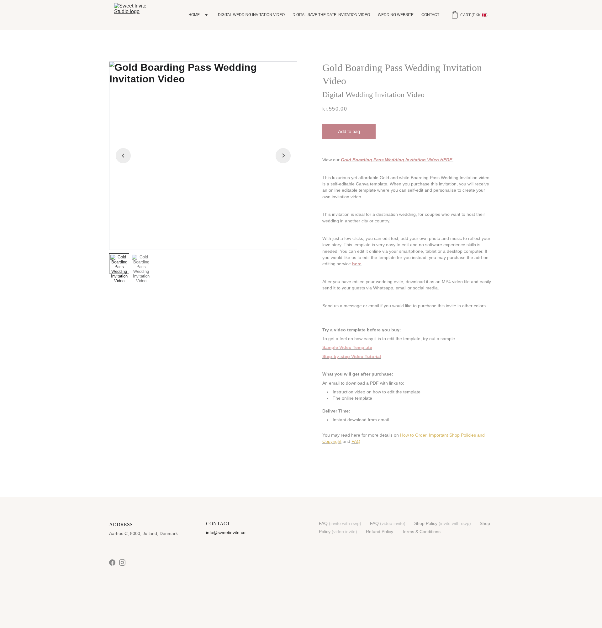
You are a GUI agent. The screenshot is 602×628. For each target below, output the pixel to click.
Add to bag (349, 131)
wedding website (396, 15)
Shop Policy (425, 523)
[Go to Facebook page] (112, 562)
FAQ (323, 523)
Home (194, 15)
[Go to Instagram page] (122, 562)
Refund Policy (379, 531)
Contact (430, 15)
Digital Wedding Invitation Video (251, 15)
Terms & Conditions (421, 531)
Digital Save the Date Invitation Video (331, 15)
